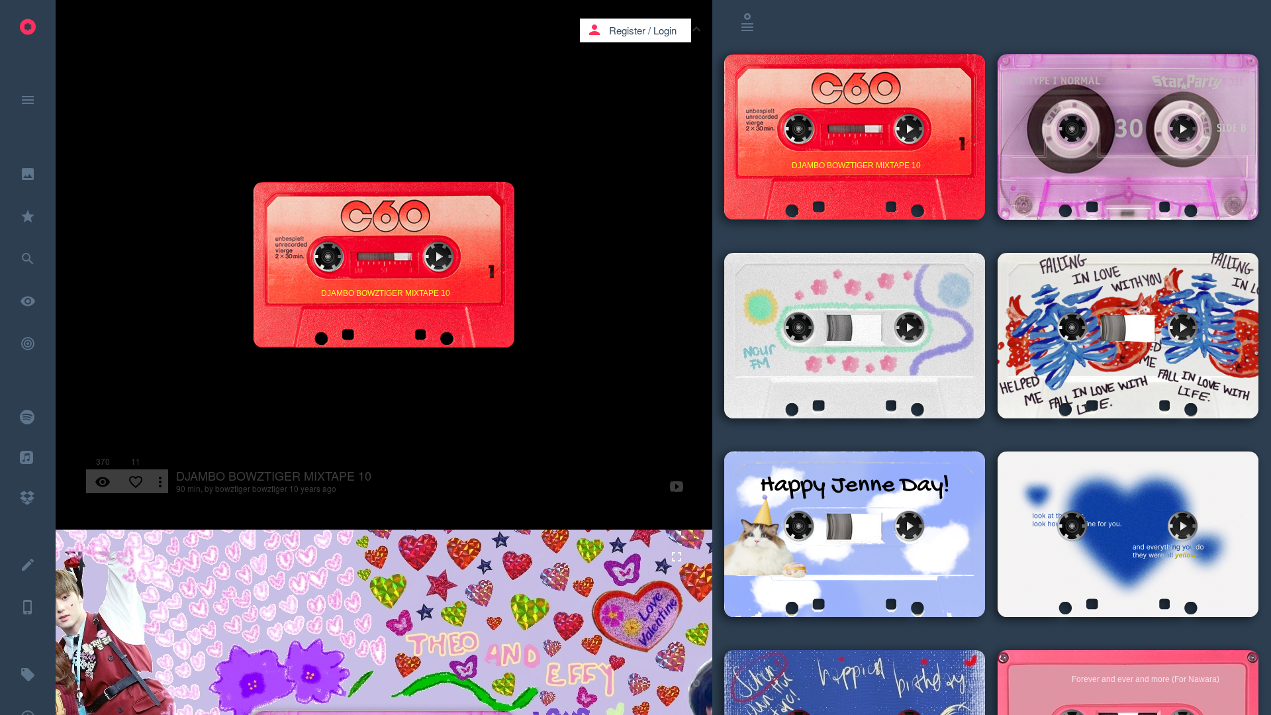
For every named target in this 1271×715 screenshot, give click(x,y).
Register (627, 30)
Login (665, 30)
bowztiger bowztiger (251, 488)
